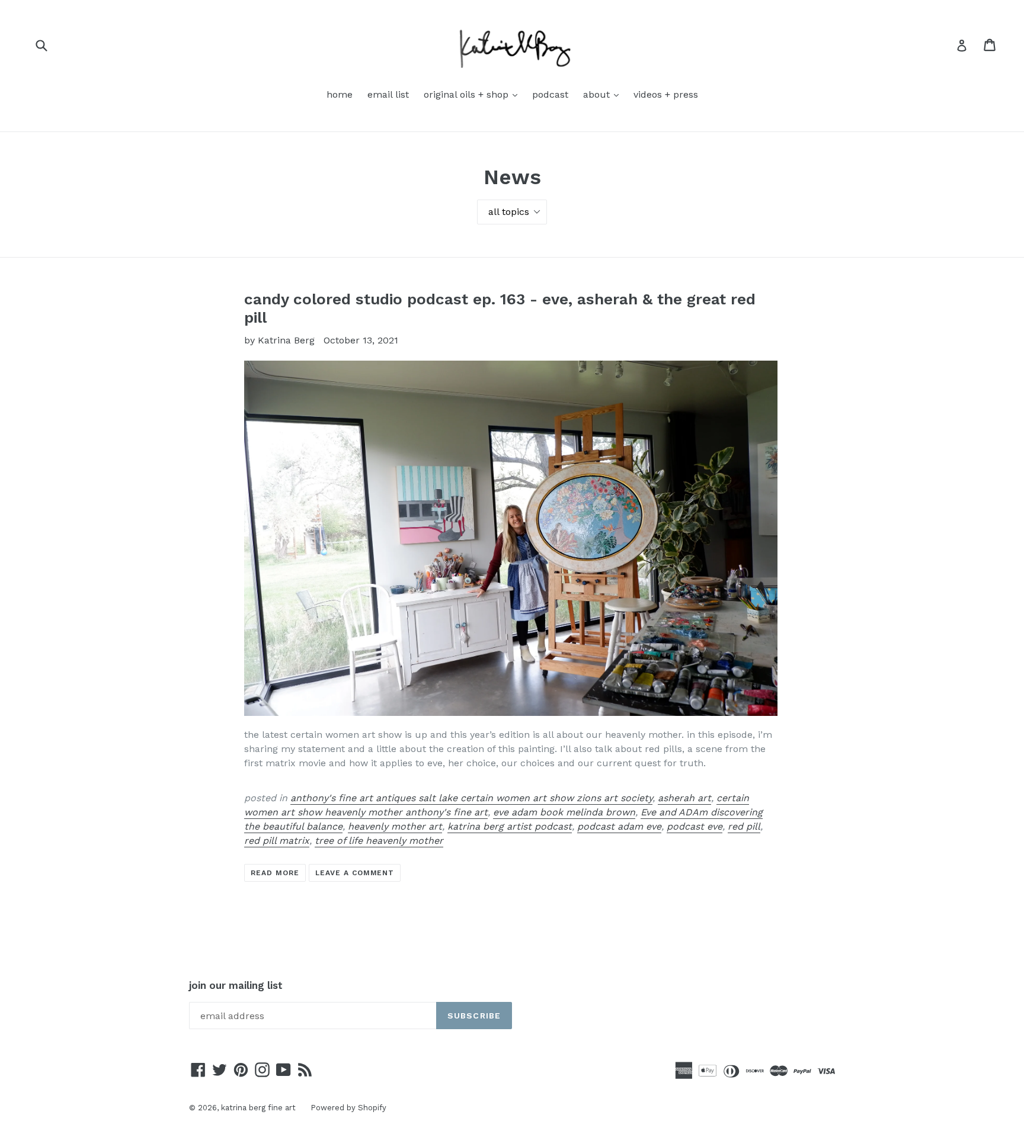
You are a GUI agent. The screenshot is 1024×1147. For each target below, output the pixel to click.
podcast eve (694, 826)
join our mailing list (236, 985)
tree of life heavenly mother (379, 840)
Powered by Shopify (348, 1107)
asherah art (684, 798)
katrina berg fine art (258, 1107)
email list (388, 94)
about (604, 94)
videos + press (665, 94)
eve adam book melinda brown (564, 812)
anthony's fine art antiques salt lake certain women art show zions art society (471, 798)
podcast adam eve (619, 826)
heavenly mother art (395, 826)
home (340, 94)
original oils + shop (473, 94)
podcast (550, 94)
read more (275, 873)
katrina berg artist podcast (509, 826)
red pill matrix (276, 840)
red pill (744, 826)
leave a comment (354, 873)
